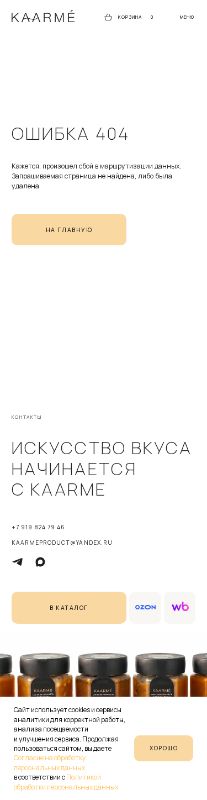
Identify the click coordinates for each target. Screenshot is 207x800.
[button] (187, 18)
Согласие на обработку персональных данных (50, 762)
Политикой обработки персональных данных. (67, 781)
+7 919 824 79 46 (39, 527)
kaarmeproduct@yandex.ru (62, 542)
